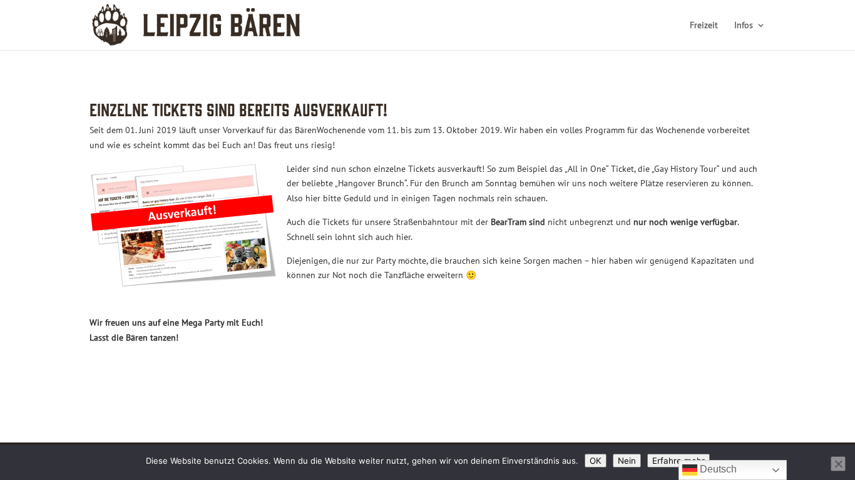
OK (596, 461)
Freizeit (704, 26)
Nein (627, 461)
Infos (743, 26)
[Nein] (838, 463)
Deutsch (717, 469)
